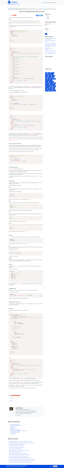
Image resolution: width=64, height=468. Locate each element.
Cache (51, 78)
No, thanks (55, 466)
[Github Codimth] (16, 415)
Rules (50, 90)
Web (13, 15)
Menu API (49, 77)
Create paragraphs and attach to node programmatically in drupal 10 (20, 441)
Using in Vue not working (14, 432)
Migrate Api (54, 90)
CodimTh (14, 2)
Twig (46, 78)
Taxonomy (47, 83)
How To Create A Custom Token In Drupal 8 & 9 (17, 447)
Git (51, 86)
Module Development (48, 80)
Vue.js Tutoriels (15, 395)
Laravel (49, 2)
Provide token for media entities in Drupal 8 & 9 (17, 444)
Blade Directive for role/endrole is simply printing (18, 430)
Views (50, 75)
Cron (46, 77)
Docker (54, 78)
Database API (50, 89)
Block (54, 89)
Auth (48, 78)
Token (46, 74)
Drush (53, 77)
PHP (46, 89)
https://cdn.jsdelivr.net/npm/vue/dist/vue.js (26, 53)
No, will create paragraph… (15, 424)
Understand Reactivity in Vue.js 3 (50, 50)
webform (51, 83)
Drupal (46, 2)
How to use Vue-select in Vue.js (50, 52)
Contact (54, 2)
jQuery (55, 83)
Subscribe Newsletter (50, 22)
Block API (47, 90)
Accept (51, 466)
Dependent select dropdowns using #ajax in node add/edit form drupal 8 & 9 (21, 442)
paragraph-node (13, 433)
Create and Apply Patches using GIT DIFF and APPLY (17, 453)
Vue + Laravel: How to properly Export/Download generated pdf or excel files (50, 45)
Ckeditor (46, 81)
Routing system (52, 84)
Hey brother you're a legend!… (15, 431)
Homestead (47, 87)
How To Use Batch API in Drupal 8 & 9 (15, 448)
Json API (53, 75)
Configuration (51, 81)
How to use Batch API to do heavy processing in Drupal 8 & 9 (19, 450)
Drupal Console (47, 86)
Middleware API (50, 74)
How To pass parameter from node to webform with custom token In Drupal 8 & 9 (22, 459)
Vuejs (51, 2)
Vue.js (15, 15)
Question (11, 427)
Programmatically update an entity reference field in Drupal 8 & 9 (19, 457)
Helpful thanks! (12, 428)
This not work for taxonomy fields (16, 425)
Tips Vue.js (19, 395)
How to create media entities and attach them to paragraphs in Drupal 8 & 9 (21, 460)
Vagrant (54, 86)
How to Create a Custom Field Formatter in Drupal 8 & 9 (18, 456)
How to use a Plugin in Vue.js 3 (50, 53)
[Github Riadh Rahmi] (17, 415)
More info (22, 466)
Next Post (11, 400)
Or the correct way (13, 426)
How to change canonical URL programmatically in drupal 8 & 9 (19, 454)
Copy (41, 30)
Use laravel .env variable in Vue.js (50, 43)
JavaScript (47, 84)
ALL (47, 15)
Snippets (46, 75)
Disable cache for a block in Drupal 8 (15, 451)
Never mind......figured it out (15, 429)
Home (43, 2)
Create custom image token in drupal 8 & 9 (16, 445)
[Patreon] (20, 415)
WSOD (54, 87)
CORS (51, 87)
